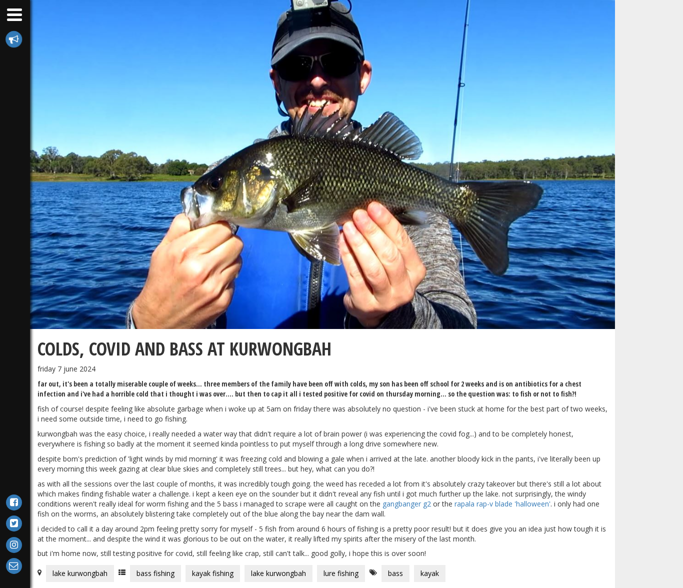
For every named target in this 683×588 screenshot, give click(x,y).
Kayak (429, 573)
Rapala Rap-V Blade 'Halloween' (502, 503)
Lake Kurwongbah (80, 573)
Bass (395, 573)
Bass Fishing (155, 573)
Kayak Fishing (213, 573)
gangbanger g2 (406, 503)
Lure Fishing (341, 573)
